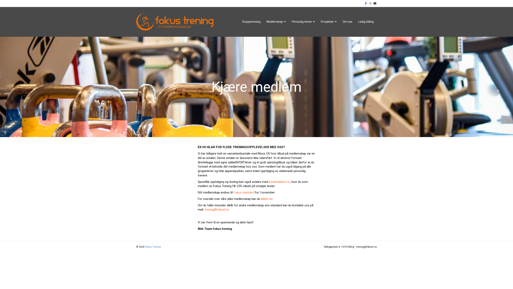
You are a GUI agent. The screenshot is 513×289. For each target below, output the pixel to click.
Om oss (347, 21)
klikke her (267, 199)
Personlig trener (302, 21)
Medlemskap (275, 21)
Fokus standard (243, 192)
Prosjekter (327, 21)
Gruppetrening (251, 21)
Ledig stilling (366, 21)
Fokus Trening (153, 246)
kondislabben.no (279, 182)
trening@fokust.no (217, 209)
